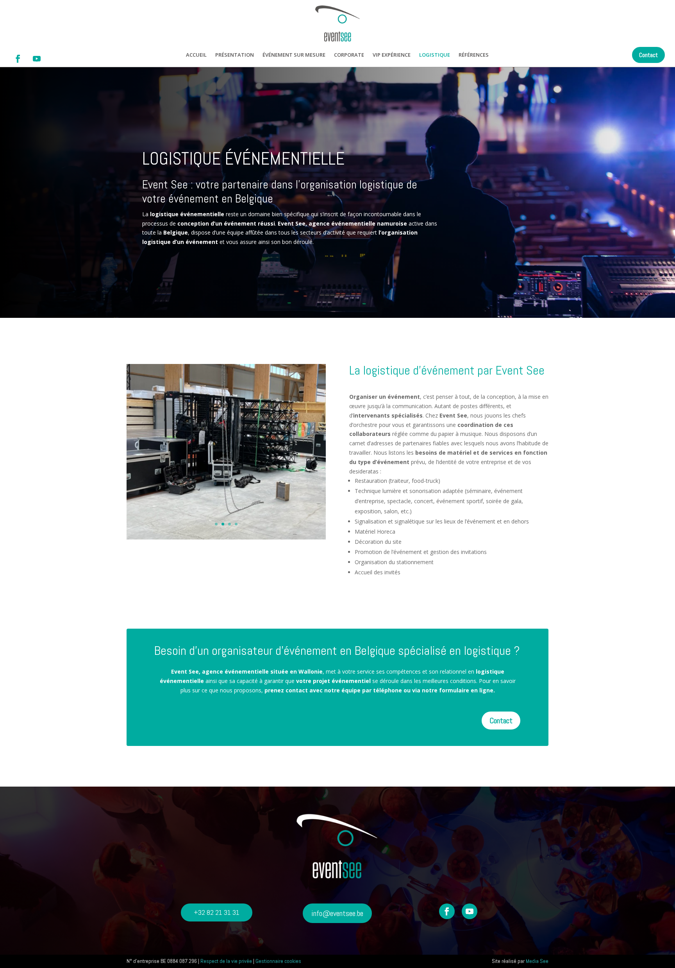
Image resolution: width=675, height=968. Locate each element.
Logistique (434, 55)
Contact (648, 55)
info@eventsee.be (337, 913)
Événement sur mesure (293, 55)
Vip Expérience (392, 55)
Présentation (234, 55)
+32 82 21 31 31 (216, 912)
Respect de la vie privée (226, 960)
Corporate (349, 55)
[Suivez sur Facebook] (18, 58)
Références (474, 55)
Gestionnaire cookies (278, 960)
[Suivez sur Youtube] (37, 58)
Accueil (196, 55)
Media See (537, 960)
